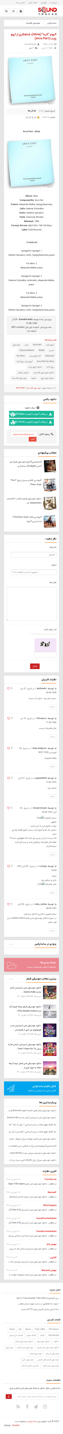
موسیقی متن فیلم (51, 1365)
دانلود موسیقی (43, 1341)
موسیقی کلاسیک (33, 23)
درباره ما (53, 2)
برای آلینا (50, 367)
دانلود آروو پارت (35, 367)
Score (12, 1329)
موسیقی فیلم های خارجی (48, 1359)
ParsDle (15, 1425)
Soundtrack (53, 1335)
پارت (26, 344)
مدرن (51, 350)
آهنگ (42, 1335)
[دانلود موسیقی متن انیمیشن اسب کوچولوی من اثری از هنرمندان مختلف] (49, 1030)
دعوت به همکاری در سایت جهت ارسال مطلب (38, 1303)
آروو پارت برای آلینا (24, 361)
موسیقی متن (28, 1359)
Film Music (54, 1329)
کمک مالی (33, 2)
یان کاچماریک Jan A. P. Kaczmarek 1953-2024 (37, 1298)
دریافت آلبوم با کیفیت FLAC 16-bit (29, 422)
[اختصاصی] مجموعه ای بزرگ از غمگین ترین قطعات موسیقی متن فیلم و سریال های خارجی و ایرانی (31, 1146)
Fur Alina (21, 356)
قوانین (43, 2)
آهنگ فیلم (31, 1335)
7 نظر (31, 48)
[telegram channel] (36, 1406)
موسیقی (16, 344)
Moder (42, 350)
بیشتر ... (10, 944)
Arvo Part (37, 344)
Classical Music (26, 350)
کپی (33, 438)
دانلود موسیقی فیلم (24, 1341)
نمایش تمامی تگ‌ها (30, 1365)
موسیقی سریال (52, 1353)
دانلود (33, 378)
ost (20, 1329)
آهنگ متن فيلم (16, 1335)
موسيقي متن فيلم (25, 1347)
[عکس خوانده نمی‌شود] (45, 645)
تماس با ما (20, 2)
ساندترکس (51, 23)
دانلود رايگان (23, 372)
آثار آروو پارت (35, 356)
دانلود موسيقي (47, 378)
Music (28, 1329)
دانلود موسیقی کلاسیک (43, 372)
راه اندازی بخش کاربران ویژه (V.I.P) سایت (39, 1309)
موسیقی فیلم (36, 1353)
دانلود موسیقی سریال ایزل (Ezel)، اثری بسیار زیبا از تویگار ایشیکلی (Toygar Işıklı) (31, 1160)
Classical (49, 356)
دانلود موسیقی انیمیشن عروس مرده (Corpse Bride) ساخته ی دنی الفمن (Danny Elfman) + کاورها (31, 1153)
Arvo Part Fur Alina (45, 361)
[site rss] (18, 1406)
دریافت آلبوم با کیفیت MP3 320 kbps (28, 414)
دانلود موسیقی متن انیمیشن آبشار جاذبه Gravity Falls (31, 1117)
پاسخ (52, 706)
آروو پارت (50, 344)
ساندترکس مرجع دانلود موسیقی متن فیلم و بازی (47, 11)
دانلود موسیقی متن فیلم (48, 1347)
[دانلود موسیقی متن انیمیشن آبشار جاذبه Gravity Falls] (49, 992)
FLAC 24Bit (40, 1329)
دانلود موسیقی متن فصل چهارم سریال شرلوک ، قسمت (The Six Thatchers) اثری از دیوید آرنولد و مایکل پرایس (31, 1138)
